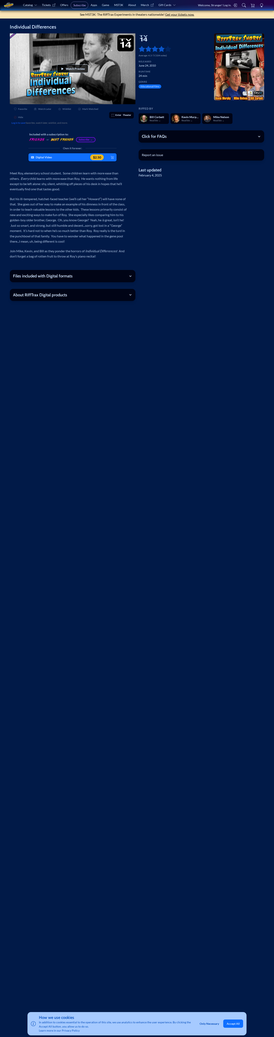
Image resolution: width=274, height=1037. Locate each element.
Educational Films (150, 86)
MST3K (118, 5)
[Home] (8, 5)
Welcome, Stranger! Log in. (214, 5)
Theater (123, 114)
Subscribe (79, 5)
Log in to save (18, 122)
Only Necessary (209, 1023)
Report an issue (152, 155)
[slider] (140, 49)
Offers (64, 5)
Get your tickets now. (179, 14)
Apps (94, 5)
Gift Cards (164, 5)
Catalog (28, 5)
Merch (145, 5)
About (132, 5)
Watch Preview (75, 68)
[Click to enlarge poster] (239, 67)
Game (105, 5)
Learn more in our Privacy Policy (59, 1030)
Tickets (46, 5)
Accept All (233, 1023)
